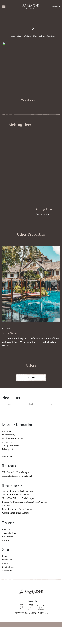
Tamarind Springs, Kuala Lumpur (17, 491)
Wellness (27, 36)
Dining (19, 36)
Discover (31, 377)
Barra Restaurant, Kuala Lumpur (17, 509)
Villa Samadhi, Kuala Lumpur (15, 472)
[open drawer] (7, 6)
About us (6, 431)
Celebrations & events (12, 438)
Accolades (7, 442)
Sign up (53, 404)
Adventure (7, 570)
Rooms (12, 36)
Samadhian (7, 559)
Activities (51, 36)
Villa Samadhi (8, 536)
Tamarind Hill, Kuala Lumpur (15, 494)
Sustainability (8, 434)
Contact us (7, 456)
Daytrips (6, 529)
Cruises (5, 540)
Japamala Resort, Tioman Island (17, 476)
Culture (5, 563)
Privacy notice (9, 449)
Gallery (42, 36)
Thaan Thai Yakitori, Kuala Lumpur (18, 498)
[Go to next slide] (54, 282)
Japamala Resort (9, 533)
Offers (35, 36)
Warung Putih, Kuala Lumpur (15, 513)
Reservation (54, 6)
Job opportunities (10, 445)
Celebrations (8, 567)
